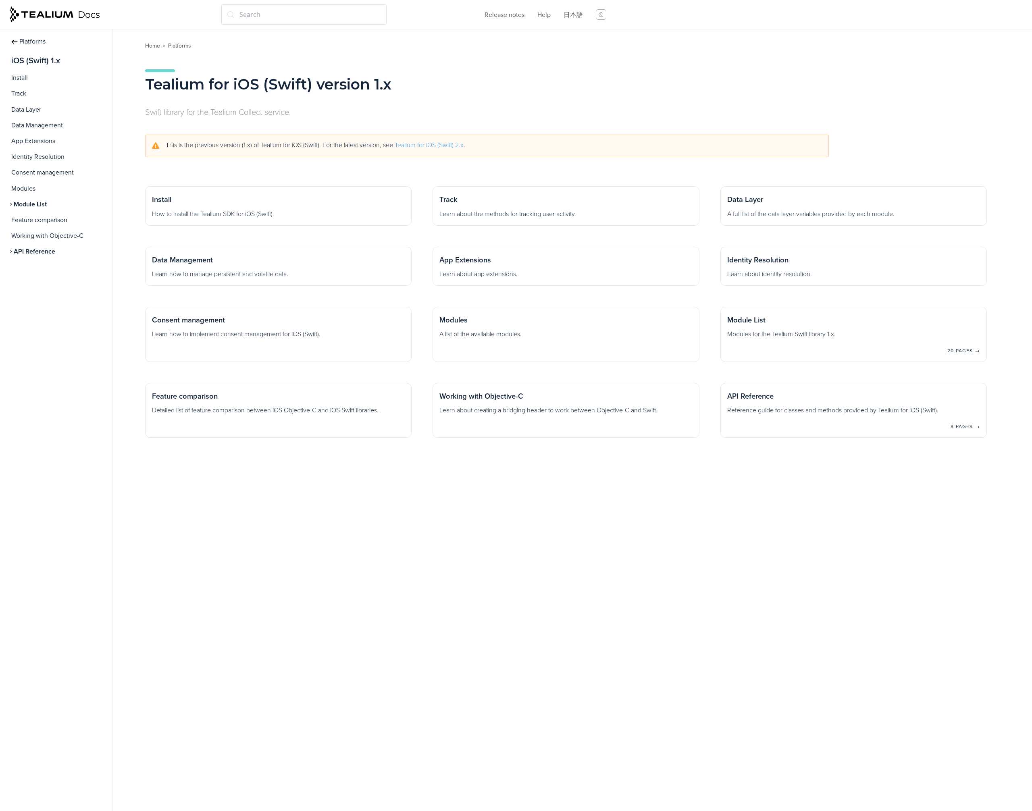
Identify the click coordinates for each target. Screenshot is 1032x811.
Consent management (42, 172)
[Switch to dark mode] (601, 14)
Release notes (504, 15)
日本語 (573, 15)
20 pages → (963, 351)
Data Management (37, 125)
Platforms (32, 41)
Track (18, 93)
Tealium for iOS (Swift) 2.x (429, 145)
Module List (30, 204)
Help (544, 15)
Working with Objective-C (47, 236)
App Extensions (33, 141)
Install (19, 78)
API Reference (34, 251)
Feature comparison (39, 220)
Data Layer (26, 110)
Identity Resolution (37, 157)
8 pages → (965, 426)
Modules (23, 189)
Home (152, 45)
